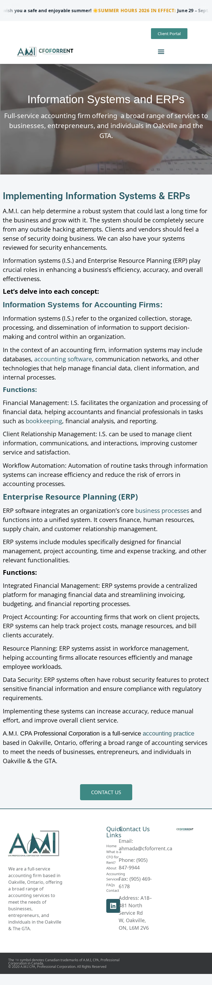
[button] (161, 51)
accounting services (29, 895)
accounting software (63, 359)
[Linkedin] (113, 906)
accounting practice (168, 733)
